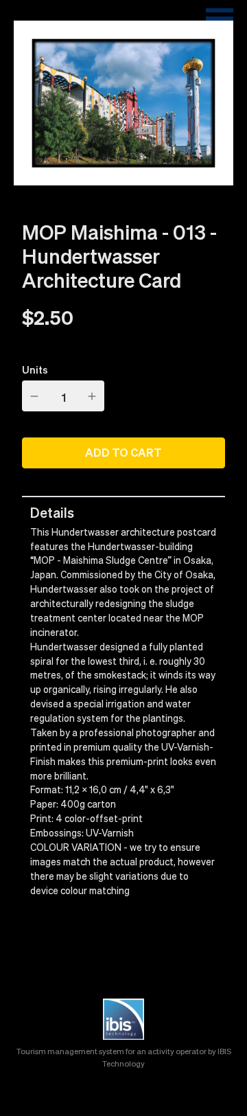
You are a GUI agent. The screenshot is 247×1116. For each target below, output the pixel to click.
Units (35, 369)
